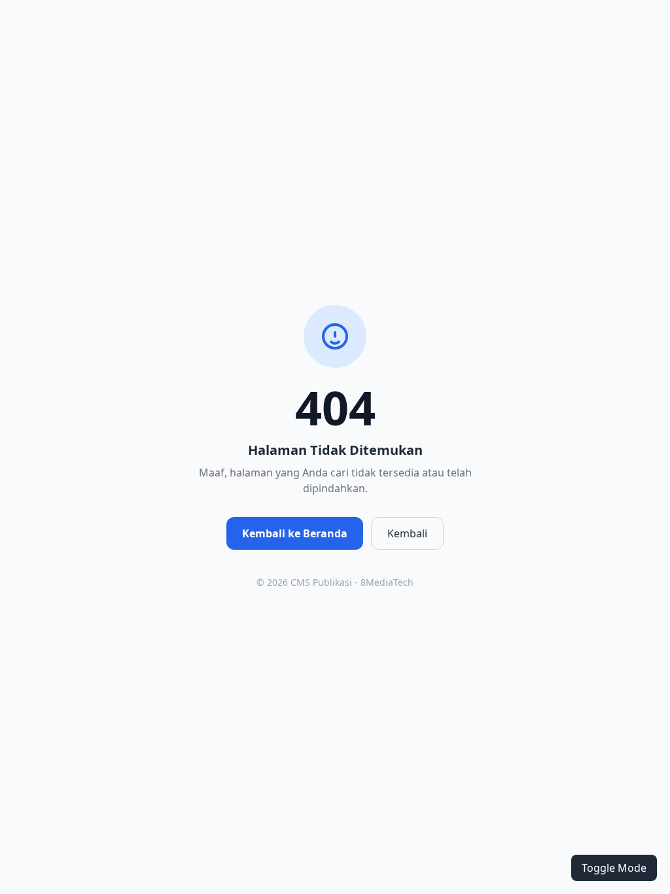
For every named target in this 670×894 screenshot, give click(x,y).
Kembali (407, 533)
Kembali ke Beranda (294, 533)
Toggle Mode (614, 868)
